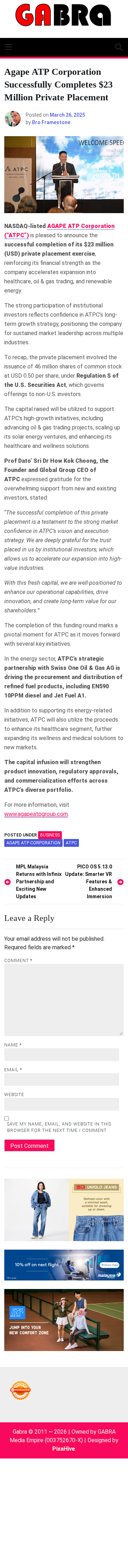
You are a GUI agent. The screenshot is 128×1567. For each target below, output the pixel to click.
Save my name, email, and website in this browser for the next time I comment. (59, 1127)
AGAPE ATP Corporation (33, 842)
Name (13, 1045)
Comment (18, 960)
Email (13, 1069)
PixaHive (63, 1448)
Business (50, 835)
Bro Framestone (51, 122)
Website (14, 1094)
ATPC (71, 842)
